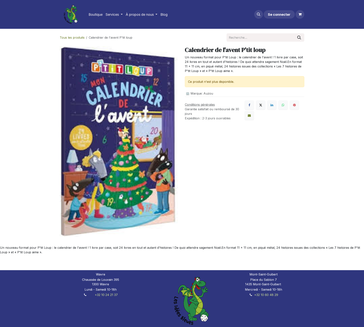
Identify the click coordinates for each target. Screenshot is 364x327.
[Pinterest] (294, 105)
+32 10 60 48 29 (266, 295)
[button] (258, 14)
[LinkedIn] (271, 105)
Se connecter (279, 14)
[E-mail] (249, 115)
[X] (260, 105)
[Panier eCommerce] (300, 14)
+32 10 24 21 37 (106, 295)
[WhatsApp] (283, 105)
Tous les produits (72, 37)
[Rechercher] (299, 37)
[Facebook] (249, 105)
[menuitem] (95, 14)
